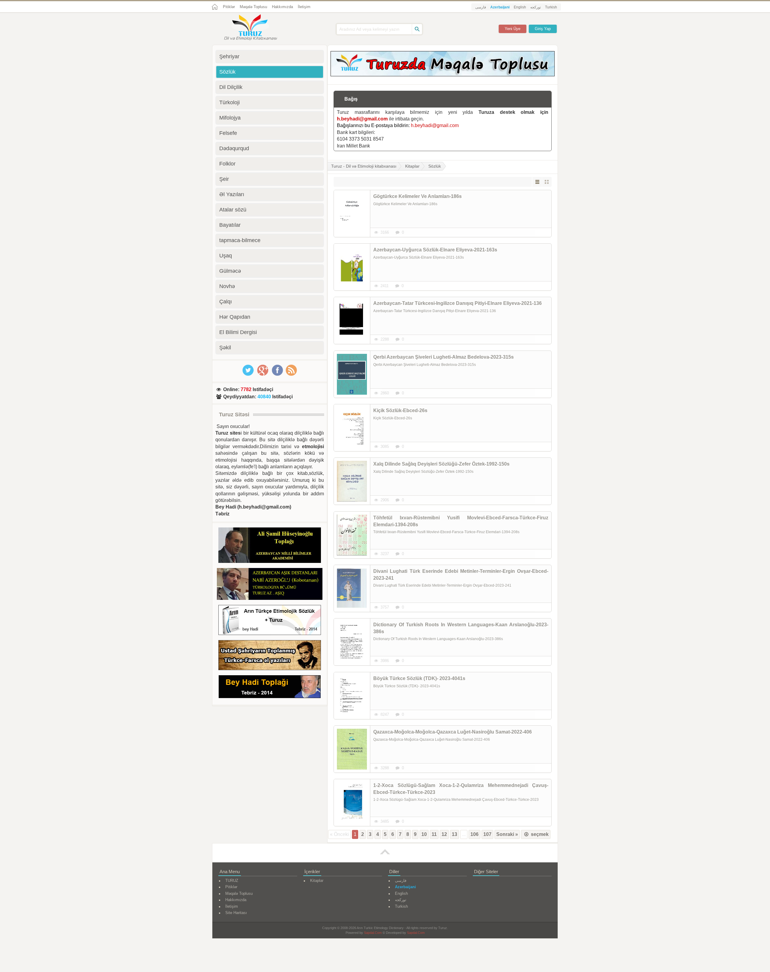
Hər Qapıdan (234, 317)
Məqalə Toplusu (253, 7)
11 (434, 834)
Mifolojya (230, 118)
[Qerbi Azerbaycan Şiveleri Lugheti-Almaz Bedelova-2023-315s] (352, 374)
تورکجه (535, 7)
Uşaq (225, 256)
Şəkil (225, 348)
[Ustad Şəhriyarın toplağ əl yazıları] (269, 656)
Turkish (551, 7)
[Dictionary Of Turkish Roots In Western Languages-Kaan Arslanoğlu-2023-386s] (352, 641)
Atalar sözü (232, 210)
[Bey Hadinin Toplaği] (270, 687)
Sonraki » (507, 834)
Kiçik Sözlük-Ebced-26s (400, 410)
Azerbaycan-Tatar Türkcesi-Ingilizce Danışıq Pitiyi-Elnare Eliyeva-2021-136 (457, 303)
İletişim (304, 7)
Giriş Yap (543, 28)
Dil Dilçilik (230, 87)
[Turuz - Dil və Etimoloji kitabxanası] (257, 28)
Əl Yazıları (231, 194)
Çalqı (225, 302)
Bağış (351, 99)
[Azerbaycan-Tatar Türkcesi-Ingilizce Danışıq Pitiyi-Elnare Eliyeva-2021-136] (352, 320)
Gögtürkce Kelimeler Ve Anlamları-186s (417, 196)
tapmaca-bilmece (239, 240)
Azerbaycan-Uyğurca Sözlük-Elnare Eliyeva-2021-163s (435, 249)
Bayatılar (230, 225)
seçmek (539, 834)
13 (454, 834)
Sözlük (434, 166)
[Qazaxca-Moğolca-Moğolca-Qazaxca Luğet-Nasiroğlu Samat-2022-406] (352, 749)
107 (487, 834)
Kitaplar (412, 166)
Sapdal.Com (373, 932)
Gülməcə (230, 271)
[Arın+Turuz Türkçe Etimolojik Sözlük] (269, 621)
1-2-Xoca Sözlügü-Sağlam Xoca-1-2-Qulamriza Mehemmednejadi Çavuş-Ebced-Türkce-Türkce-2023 (460, 788)
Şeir (224, 179)
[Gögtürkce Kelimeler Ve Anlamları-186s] (352, 213)
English (520, 7)
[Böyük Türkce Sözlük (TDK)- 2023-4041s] (352, 695)
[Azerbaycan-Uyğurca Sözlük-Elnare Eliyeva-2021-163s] (352, 267)
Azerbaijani (500, 7)
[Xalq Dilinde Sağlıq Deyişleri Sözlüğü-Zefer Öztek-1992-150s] (352, 481)
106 (474, 834)
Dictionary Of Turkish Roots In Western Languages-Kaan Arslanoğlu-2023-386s (460, 628)
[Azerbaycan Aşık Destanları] (269, 585)
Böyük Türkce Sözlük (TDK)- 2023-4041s (419, 678)
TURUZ (231, 880)
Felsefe (228, 133)
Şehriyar (229, 56)
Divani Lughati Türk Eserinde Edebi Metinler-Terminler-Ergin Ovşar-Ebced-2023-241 (460, 574)
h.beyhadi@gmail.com (362, 118)
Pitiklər (229, 7)
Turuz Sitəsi (234, 415)
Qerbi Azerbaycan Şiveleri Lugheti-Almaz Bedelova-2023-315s (443, 357)
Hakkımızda (282, 7)
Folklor (227, 164)
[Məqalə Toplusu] (443, 74)
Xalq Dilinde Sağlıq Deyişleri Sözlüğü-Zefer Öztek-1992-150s (441, 463)
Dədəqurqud (234, 148)
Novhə (227, 286)
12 (444, 834)
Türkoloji (229, 102)
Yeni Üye (512, 28)
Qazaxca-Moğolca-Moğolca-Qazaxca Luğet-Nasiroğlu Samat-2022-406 (452, 731)
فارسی (480, 7)
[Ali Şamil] (269, 546)
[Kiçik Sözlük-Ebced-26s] (352, 427)
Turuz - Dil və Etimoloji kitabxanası (363, 166)
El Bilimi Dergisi (238, 332)
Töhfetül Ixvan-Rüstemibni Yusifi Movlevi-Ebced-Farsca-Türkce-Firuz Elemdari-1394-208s (460, 521)
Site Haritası (236, 912)
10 (424, 834)
